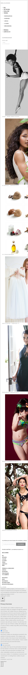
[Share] (2, 661)
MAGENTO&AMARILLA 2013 (9, 530)
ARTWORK (4, 557)
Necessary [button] (3, 629)
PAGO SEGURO (5, 573)
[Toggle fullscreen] (4, 661)
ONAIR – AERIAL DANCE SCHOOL (10, 116)
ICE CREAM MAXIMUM (8, 254)
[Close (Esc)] (1, 661)
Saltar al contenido (5, 3)
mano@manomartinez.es (17, 549)
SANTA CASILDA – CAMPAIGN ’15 (10, 323)
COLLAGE (4, 558)
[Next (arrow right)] (2, 664)
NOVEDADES (5, 571)
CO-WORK (4, 560)
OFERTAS (4, 569)
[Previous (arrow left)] (1, 664)
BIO (3, 555)
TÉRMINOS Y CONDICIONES (8, 568)
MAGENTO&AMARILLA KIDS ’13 (10, 461)
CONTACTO (4, 563)
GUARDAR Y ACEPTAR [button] (6, 659)
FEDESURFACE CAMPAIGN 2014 (10, 392)
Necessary (5, 631)
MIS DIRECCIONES (6, 582)
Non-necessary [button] (4, 643)
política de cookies (5, 594)
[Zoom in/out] (5, 661)
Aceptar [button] (12, 594)
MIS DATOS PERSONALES (7, 584)
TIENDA (3, 562)
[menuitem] (7, 13)
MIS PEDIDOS (5, 580)
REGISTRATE (5, 577)
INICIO (3, 579)
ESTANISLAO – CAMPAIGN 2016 (10, 185)
